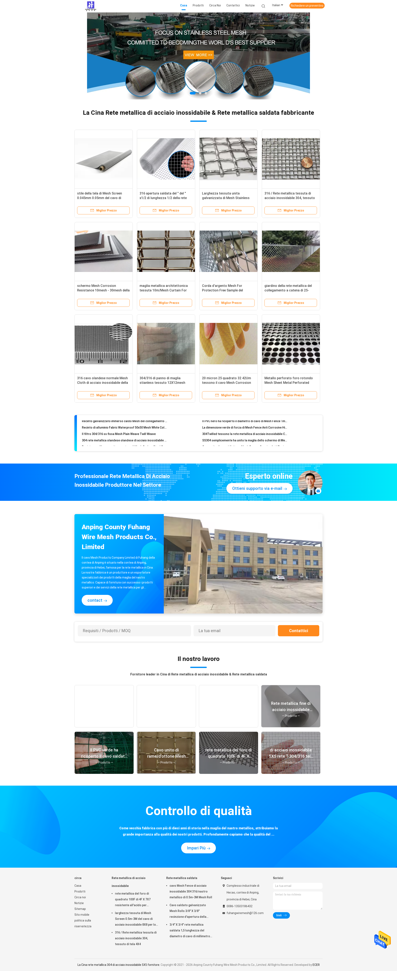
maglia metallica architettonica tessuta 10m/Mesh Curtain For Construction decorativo (164, 290)
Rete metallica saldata (181, 878)
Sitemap (80, 909)
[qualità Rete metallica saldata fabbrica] (198, 55)
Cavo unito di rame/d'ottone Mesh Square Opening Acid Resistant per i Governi (245, 434)
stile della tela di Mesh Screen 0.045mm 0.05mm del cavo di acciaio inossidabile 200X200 (99, 197)
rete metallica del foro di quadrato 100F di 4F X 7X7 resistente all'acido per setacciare (133, 900)
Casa (77, 885)
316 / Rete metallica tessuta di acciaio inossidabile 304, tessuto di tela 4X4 (289, 197)
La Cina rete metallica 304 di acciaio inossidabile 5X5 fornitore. (119, 964)
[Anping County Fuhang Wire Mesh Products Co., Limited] (90, 6)
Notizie (79, 903)
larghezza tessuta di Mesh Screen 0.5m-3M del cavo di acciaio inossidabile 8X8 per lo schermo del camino (135, 919)
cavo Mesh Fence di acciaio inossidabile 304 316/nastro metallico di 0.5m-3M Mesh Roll (191, 891)
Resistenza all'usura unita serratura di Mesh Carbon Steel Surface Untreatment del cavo (125, 434)
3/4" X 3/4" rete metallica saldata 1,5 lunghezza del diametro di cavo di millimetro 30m (190, 931)
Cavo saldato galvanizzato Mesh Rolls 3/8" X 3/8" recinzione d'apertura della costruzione (188, 911)
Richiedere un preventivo (307, 5)
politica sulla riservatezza (82, 923)
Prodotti (79, 891)
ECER (316, 964)
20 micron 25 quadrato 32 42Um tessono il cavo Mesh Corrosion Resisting (226, 382)
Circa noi (80, 897)
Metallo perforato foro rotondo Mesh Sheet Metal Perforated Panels (288, 382)
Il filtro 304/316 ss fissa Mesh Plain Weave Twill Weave (119, 422)
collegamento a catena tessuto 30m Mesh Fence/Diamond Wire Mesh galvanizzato (125, 441)
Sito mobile (81, 914)
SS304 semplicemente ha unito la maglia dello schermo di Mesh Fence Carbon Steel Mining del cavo (245, 428)
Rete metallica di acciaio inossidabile (129, 882)
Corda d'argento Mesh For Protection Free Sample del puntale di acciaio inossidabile (225, 290)
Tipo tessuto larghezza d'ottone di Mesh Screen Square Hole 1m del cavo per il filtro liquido (245, 441)
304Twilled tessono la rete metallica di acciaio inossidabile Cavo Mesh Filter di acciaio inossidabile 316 (245, 422)
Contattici (298, 630)
